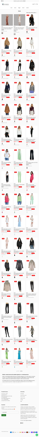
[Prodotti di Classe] (5, 4)
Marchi (23, 7)
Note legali (22, 393)
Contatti (27, 7)
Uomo (11, 7)
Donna (15, 7)
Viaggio (19, 7)
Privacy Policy (22, 396)
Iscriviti (4, 415)
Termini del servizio (23, 395)
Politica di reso (22, 398)
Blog (21, 401)
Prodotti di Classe (5, 431)
